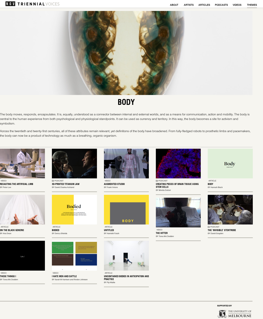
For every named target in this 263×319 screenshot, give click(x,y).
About (174, 5)
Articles (204, 5)
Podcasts (221, 5)
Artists (189, 5)
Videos (237, 5)
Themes (252, 5)
